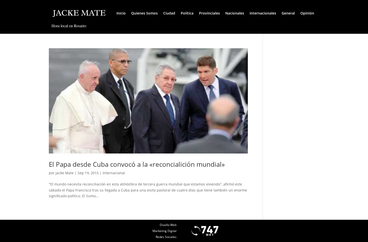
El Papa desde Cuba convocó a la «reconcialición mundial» (137, 164)
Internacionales (263, 13)
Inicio (121, 13)
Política (187, 13)
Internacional (114, 172)
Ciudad (169, 13)
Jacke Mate (65, 172)
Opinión (307, 13)
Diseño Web (168, 225)
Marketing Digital (164, 231)
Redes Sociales (166, 237)
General (288, 13)
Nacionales (234, 13)
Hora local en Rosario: (69, 25)
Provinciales (209, 13)
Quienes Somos (144, 13)
